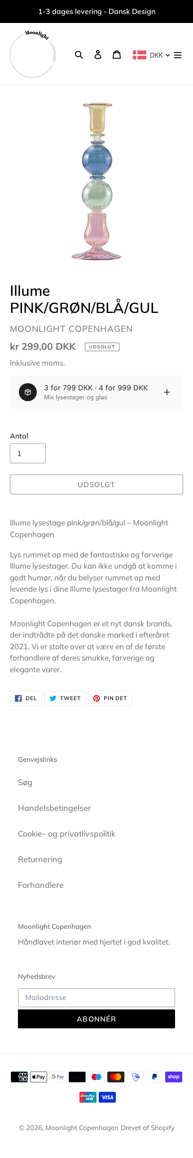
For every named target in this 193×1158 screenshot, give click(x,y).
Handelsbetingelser (54, 808)
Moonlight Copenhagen (81, 1127)
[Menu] (177, 53)
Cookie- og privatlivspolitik (66, 833)
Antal (19, 435)
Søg (25, 782)
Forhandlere (41, 885)
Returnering (40, 859)
